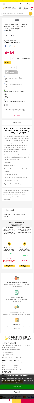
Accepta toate (17, 386)
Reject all (17, 392)
